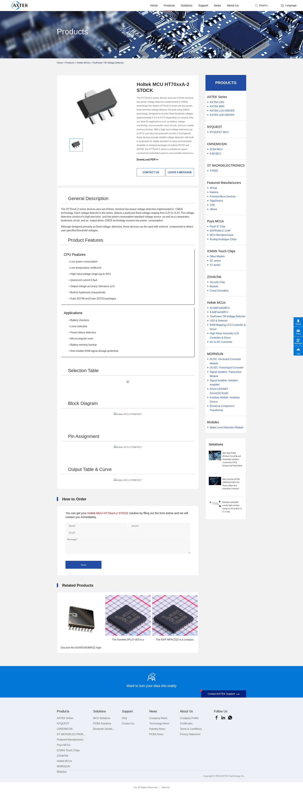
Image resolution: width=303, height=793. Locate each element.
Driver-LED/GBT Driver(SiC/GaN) (219, 391)
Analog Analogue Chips (223, 239)
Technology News (159, 723)
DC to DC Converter (221, 342)
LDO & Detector (218, 320)
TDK (212, 205)
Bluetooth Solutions (104, 729)
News (217, 5)
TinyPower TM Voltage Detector (108, 62)
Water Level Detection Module (226, 427)
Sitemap (165, 787)
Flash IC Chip (217, 226)
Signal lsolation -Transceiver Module (226, 374)
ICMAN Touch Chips (221, 251)
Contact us (151, 172)
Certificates (186, 723)
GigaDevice (216, 200)
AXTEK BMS (217, 106)
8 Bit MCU (215, 153)
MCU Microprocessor (221, 235)
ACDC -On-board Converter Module (225, 361)
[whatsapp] (230, 717)
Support (203, 5)
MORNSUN (215, 354)
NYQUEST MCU (219, 132)
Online (298, 324)
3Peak (213, 188)
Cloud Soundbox (219, 290)
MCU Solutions (101, 718)
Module (214, 286)
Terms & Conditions (191, 729)
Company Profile (189, 718)
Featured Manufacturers (224, 182)
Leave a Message (180, 172)
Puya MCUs (215, 221)
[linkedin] (223, 717)
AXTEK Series (217, 97)
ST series (215, 265)
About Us (233, 5)
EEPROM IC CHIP (220, 230)
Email (298, 334)
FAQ (124, 718)
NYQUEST (214, 127)
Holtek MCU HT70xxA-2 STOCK (107, 513)
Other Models (217, 256)
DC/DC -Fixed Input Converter (227, 367)
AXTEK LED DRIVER (222, 115)
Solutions (186, 5)
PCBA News (156, 734)
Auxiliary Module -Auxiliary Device (225, 399)
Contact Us (128, 723)
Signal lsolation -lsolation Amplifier (224, 382)
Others (213, 209)
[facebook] (216, 717)
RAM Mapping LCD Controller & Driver (228, 327)
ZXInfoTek (214, 277)
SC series (215, 260)
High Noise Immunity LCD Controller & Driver (224, 335)
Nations (214, 192)
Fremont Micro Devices (223, 196)
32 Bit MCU (216, 149)
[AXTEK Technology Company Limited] (21, 5)
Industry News (157, 729)
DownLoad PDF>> (147, 159)
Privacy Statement (190, 734)
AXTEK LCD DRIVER (222, 110)
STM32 (214, 170)
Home (154, 5)
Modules (213, 422)
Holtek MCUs (83, 62)
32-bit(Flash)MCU (220, 308)
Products (169, 5)
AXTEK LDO (217, 102)
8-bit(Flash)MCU (219, 312)
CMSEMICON (217, 144)
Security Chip (217, 282)
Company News (158, 718)
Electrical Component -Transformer (222, 408)
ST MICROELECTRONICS (226, 165)
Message (298, 343)
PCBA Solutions (102, 723)
